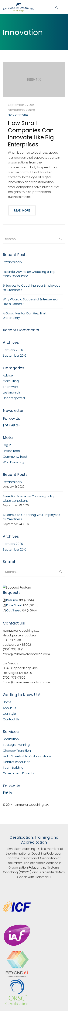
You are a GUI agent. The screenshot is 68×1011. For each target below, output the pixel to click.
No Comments (18, 115)
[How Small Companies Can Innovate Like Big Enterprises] (34, 86)
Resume (12, 600)
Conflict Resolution (16, 762)
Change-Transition (17, 750)
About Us (9, 708)
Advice (8, 375)
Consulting (11, 381)
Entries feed (11, 451)
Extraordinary (12, 262)
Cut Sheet (13, 610)
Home (7, 702)
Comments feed (15, 456)
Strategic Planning (16, 745)
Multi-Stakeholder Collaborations (27, 756)
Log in (7, 445)
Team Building (13, 767)
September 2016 (14, 355)
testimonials (12, 392)
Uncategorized (14, 398)
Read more (22, 210)
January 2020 (13, 350)
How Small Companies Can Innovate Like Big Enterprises (31, 134)
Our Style (9, 714)
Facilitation (11, 739)
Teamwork (10, 387)
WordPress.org (13, 462)
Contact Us (11, 719)
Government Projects (18, 773)
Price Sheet (14, 605)
